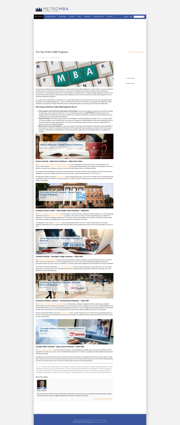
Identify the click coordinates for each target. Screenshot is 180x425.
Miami (102, 369)
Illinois (52, 369)
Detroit (104, 367)
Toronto (67, 372)
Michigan (108, 369)
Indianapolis (60, 369)
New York (39, 370)
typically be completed (53, 214)
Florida (110, 367)
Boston (58, 367)
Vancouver (96, 372)
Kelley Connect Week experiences (59, 166)
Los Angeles (76, 369)
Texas (61, 372)
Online (55, 370)
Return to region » (136, 52)
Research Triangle (104, 370)
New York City (47, 370)
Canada (72, 367)
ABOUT (90, 420)
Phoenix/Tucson (83, 370)
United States (87, 372)
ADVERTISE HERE (130, 78)
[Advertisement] (90, 35)
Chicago (79, 367)
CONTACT (98, 420)
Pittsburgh (93, 370)
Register (126, 16)
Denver (98, 367)
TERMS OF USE (77, 420)
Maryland (84, 369)
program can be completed (56, 216)
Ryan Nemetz (56, 57)
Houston (46, 369)
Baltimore (51, 367)
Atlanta (44, 367)
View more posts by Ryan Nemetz (102, 399)
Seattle (56, 372)
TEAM (94, 420)
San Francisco (48, 372)
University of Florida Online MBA (47, 260)
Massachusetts (93, 369)
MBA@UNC (41, 214)
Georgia (39, 369)
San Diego (39, 372)
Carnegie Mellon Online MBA (46, 350)
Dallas (92, 367)
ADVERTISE (103, 420)
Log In (131, 16)
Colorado (86, 367)
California (65, 367)
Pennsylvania (63, 370)
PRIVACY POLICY (84, 420)
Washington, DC (106, 372)
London (68, 369)
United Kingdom (76, 372)
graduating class (60, 177)
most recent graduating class (65, 267)
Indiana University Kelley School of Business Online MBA (53, 164)
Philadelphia (73, 370)
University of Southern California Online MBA (50, 304)
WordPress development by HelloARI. (100, 422)
